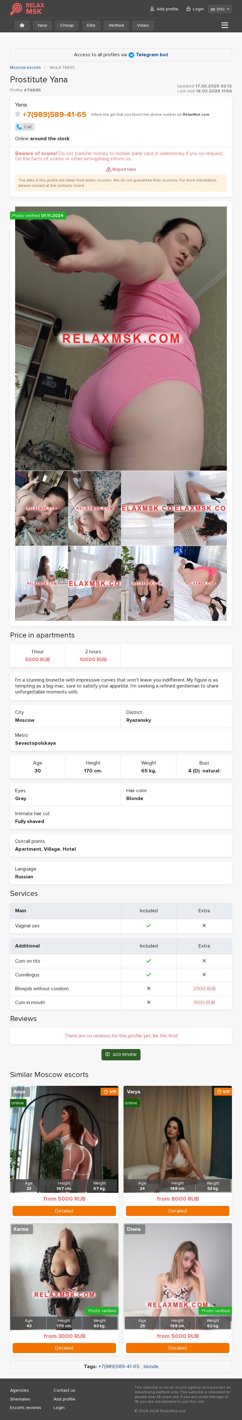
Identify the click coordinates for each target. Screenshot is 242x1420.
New (42, 25)
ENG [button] (221, 9)
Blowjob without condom (42, 989)
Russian (24, 877)
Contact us (64, 1390)
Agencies (19, 1390)
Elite (91, 25)
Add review (124, 1054)
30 (38, 771)
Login (198, 9)
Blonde (134, 798)
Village (52, 849)
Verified (116, 25)
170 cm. (93, 771)
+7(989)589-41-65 (54, 114)
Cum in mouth (30, 1002)
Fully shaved (29, 821)
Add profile (167, 9)
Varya (133, 1092)
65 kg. (148, 771)
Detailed (64, 1211)
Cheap (67, 25)
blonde (151, 1367)
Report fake (124, 169)
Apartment (28, 849)
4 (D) (194, 771)
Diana (134, 1229)
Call (28, 127)
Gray (20, 798)
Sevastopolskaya (35, 743)
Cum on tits (27, 961)
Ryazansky (138, 720)
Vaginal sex (27, 926)
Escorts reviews (25, 1407)
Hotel (69, 849)
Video (143, 25)
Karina (21, 1229)
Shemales (20, 1399)
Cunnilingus (27, 975)
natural (211, 771)
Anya (19, 1092)
